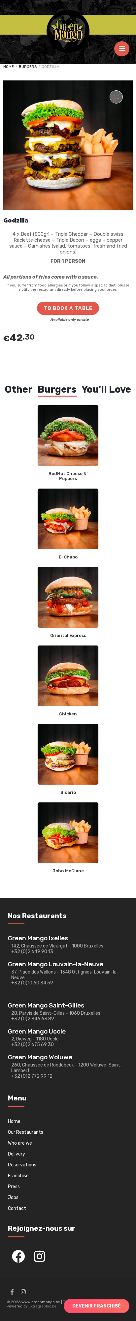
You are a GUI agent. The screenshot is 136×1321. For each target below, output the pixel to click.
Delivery (16, 1154)
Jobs (13, 1197)
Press (14, 1186)
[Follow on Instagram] (23, 1292)
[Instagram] (40, 1256)
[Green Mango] (68, 31)
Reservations (22, 1165)
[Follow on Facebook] (12, 1292)
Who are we (20, 1143)
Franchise (18, 1176)
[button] (116, 97)
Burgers (28, 67)
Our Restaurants (25, 1132)
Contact (17, 1208)
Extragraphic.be (42, 1306)
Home (8, 67)
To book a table (68, 308)
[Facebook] (18, 1256)
